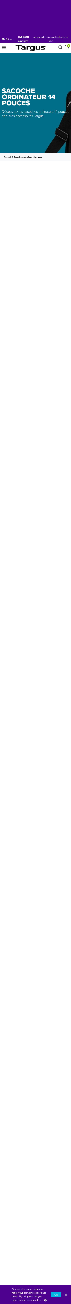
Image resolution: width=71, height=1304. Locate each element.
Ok (56, 1294)
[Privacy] (45, 1300)
